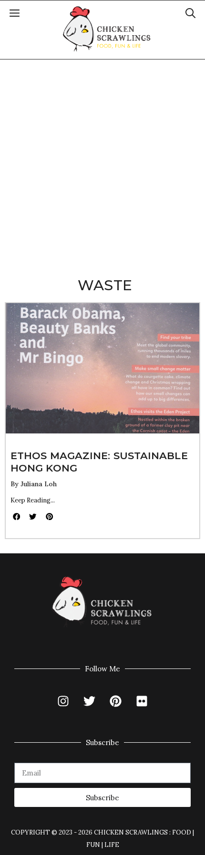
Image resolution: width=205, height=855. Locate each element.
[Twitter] (90, 701)
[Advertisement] (102, 166)
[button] (190, 14)
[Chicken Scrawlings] (107, 29)
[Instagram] (63, 701)
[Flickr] (142, 701)
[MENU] (14, 14)
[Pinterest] (116, 701)
